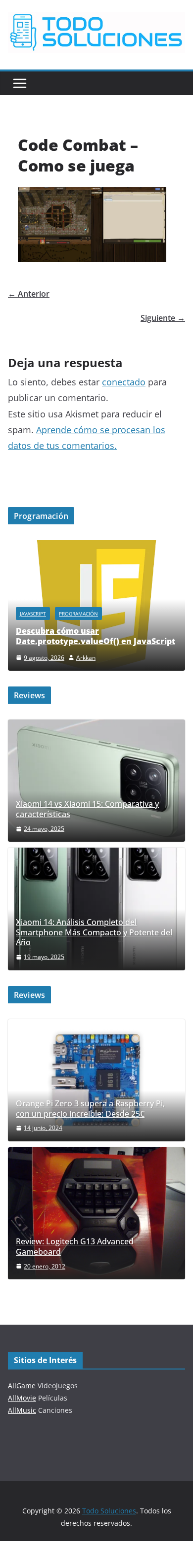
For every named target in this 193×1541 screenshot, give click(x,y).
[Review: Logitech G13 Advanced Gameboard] (96, 1213)
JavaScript (33, 613)
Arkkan (86, 657)
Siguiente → (163, 317)
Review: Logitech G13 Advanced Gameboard (75, 1246)
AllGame (22, 1385)
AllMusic (22, 1410)
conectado (123, 382)
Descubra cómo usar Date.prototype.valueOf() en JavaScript (95, 636)
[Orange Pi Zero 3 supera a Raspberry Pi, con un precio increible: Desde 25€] (96, 1080)
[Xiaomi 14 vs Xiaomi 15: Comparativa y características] (96, 780)
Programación (78, 613)
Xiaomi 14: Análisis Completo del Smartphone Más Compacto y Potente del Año (94, 932)
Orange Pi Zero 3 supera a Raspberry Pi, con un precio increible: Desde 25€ (90, 1108)
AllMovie (22, 1398)
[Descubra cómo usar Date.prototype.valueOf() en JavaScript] (96, 546)
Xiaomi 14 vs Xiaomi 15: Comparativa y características (87, 809)
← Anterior (28, 293)
